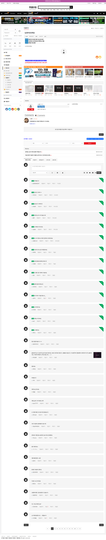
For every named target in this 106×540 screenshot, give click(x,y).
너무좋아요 (35, 330)
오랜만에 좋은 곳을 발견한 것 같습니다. (40, 492)
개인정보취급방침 (14, 536)
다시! (55, 93)
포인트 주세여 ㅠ (37, 192)
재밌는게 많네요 (36, 318)
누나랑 (61, 9)
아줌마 (54, 9)
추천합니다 (35, 181)
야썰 (69, 9)
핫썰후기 (35, 160)
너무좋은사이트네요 (37, 226)
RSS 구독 (9, 3)
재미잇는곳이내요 (35, 389)
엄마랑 (48, 9)
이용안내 (29, 536)
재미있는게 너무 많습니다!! (39, 215)
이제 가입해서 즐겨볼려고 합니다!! (39, 423)
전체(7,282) (28, 160)
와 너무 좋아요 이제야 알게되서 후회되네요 (42, 238)
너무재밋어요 (36, 307)
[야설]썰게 (6, 13)
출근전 (85, 93)
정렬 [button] (102, 525)
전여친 (57, 9)
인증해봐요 (66, 93)
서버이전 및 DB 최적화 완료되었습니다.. (53, 1)
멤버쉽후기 (41, 160)
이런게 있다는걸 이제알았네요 (39, 249)
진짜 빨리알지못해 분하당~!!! (39, 261)
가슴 (41, 9)
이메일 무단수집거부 (22, 536)
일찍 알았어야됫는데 (37, 284)
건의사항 (48, 160)
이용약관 (8, 536)
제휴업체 (25, 13)
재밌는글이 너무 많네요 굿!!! (37, 400)
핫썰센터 (36, 13)
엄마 (51, 9)
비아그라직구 (12, 13)
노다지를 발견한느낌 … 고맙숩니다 (39, 515)
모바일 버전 (34, 536)
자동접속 (6, 35)
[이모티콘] (52, 173)
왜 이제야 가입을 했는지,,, (39, 295)
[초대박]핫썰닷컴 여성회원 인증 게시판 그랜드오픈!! (36, 62)
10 (74, 528)
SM (67, 9)
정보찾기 (100, 3)
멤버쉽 (44, 9)
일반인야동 (19, 13)
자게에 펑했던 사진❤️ (39, 93)
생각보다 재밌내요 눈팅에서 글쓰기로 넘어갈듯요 (42, 435)
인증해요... (76, 93)
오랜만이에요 (27, 93)
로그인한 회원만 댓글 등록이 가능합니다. (63, 129)
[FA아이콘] (57, 173)
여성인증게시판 (28, 82)
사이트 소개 (3, 536)
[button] (1, 13)
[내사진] (62, 173)
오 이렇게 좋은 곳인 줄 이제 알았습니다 (40, 412)
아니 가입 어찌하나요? (36, 504)
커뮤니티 (30, 13)
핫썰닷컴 (33, 7)
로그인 (89, 3)
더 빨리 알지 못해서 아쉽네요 (39, 272)
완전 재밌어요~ (35, 446)
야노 (64, 9)
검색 (90, 143)
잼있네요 (33, 366)
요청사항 (54, 160)
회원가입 (94, 3)
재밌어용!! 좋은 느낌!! (36, 458)
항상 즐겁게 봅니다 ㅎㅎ (37, 341)
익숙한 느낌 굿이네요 (36, 481)
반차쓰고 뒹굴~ (96, 93)
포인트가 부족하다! (37, 203)
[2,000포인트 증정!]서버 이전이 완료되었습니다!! (36, 60)
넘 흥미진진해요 (75, 104)
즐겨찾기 (3, 3)
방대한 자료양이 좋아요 (37, 469)
